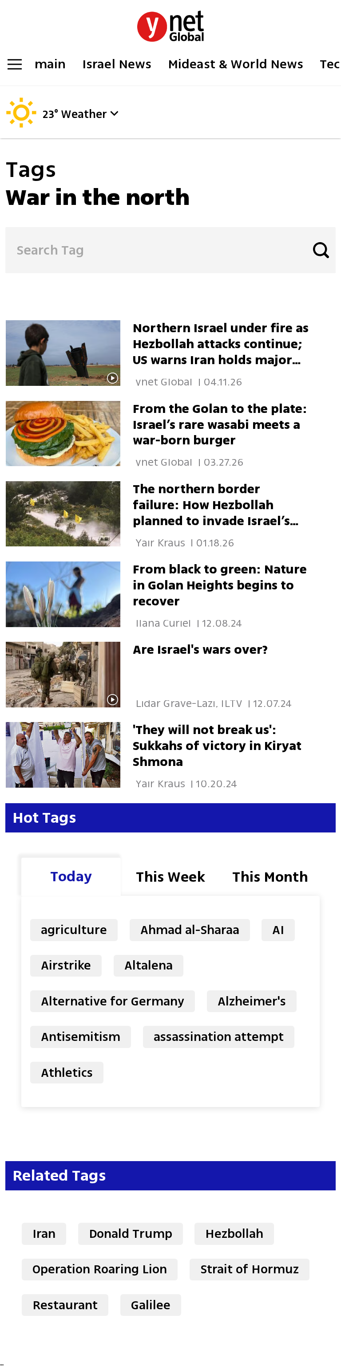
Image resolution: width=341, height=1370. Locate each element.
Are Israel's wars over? (200, 649)
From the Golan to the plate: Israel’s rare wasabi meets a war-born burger (220, 425)
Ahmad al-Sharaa (189, 930)
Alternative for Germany (112, 1001)
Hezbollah (234, 1234)
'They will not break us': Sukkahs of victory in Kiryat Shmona (217, 746)
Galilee (150, 1305)
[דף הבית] (170, 21)
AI (278, 930)
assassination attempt (219, 1037)
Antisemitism (80, 1037)
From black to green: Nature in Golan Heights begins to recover (220, 585)
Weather (84, 114)
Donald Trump (130, 1234)
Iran (44, 1234)
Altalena (148, 965)
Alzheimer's (252, 1001)
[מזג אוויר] (21, 125)
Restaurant (65, 1305)
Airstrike (66, 965)
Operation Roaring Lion (99, 1269)
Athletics (67, 1073)
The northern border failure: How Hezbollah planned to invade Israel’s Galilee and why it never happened (211, 521)
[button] (114, 113)
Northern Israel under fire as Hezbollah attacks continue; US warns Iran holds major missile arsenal (221, 352)
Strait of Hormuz (249, 1269)
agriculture (74, 930)
